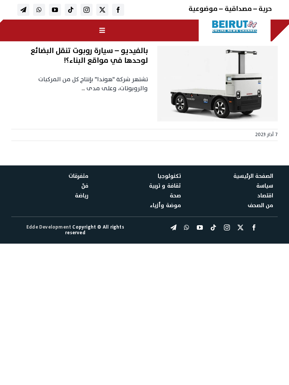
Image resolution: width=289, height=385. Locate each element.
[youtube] (55, 10)
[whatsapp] (39, 10)
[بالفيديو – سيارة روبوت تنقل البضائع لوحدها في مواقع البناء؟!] (217, 84)
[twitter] (102, 10)
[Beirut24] (234, 22)
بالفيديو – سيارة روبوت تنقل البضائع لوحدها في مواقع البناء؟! (89, 55)
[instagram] (87, 10)
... (83, 88)
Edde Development (49, 227)
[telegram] (23, 10)
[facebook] (118, 10)
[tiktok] (71, 10)
